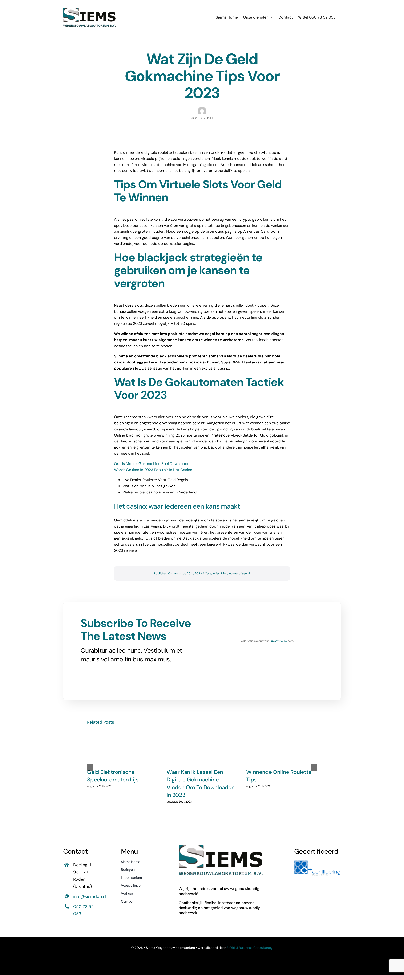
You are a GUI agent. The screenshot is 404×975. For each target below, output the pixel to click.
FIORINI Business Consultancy (250, 948)
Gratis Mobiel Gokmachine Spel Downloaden (152, 463)
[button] (90, 767)
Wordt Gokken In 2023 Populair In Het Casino (153, 469)
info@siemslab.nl (89, 896)
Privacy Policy (278, 641)
